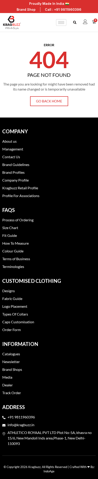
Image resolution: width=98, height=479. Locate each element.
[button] (74, 22)
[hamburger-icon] (61, 22)
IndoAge (49, 471)
